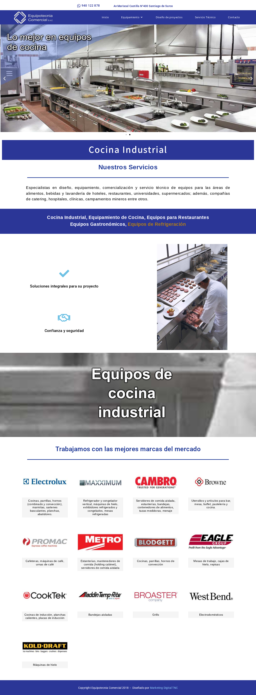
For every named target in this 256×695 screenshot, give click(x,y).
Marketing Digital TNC (164, 687)
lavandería (75, 193)
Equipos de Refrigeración (157, 224)
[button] (4, 78)
